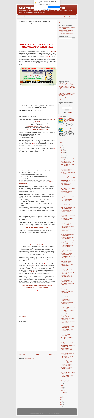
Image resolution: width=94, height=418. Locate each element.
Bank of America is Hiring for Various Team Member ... (68, 341)
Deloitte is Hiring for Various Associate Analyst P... (66, 368)
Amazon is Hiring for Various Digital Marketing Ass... (68, 241)
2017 (61, 402)
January (62, 393)
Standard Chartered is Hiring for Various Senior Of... (67, 203)
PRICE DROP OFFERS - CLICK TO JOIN (37, 227)
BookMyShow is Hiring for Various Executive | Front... (67, 227)
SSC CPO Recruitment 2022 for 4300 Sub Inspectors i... (67, 303)
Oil (49, 16)
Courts (56, 18)
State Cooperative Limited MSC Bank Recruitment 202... (67, 259)
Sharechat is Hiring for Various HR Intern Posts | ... (67, 257)
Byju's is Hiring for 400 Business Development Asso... (67, 327)
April (62, 388)
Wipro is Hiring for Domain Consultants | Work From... (67, 381)
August (62, 157)
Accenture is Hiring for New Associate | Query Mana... (66, 176)
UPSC (53, 16)
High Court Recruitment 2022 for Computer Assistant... (67, 170)
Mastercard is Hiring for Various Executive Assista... (67, 278)
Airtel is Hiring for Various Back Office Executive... (67, 249)
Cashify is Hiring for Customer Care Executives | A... (68, 159)
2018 (61, 401)
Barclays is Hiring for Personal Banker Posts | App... (67, 205)
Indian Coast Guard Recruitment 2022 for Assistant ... (67, 287)
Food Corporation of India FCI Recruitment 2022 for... (67, 200)
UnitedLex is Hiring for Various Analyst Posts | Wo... (67, 219)
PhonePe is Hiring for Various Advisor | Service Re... (67, 330)
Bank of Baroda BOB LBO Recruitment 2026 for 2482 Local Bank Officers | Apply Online (67, 87)
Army (31, 18)
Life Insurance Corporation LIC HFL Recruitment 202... (68, 351)
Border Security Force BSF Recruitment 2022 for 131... (67, 184)
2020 (61, 397)
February (63, 392)
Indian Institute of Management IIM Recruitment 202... (68, 308)
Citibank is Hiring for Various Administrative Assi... (66, 222)
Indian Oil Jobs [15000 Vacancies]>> (66, 33)
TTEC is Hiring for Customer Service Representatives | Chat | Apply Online (66, 84)
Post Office (46, 18)
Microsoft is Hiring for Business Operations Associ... (67, 289)
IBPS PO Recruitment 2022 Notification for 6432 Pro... (66, 370)
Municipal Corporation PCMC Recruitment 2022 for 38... (66, 224)
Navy (58, 16)
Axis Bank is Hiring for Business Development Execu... (67, 211)
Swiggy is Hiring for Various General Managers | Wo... (68, 319)
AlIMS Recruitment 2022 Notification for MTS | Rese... (68, 343)
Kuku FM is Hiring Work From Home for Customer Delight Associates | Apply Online (69, 120)
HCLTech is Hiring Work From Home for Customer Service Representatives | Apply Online (67, 98)
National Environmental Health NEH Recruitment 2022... (68, 333)
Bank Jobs (27, 16)
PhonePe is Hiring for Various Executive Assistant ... (67, 376)
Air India (26, 18)
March (62, 390)
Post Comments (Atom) (29, 358)
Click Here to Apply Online (37, 244)
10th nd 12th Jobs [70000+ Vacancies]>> (67, 31)
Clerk (51, 18)
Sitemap (73, 18)
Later (41, 7)
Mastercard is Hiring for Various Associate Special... (67, 265)
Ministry (45, 16)
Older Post (52, 354)
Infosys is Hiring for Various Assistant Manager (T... (66, 297)
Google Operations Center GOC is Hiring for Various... (68, 181)
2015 (61, 406)
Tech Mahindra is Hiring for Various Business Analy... (68, 213)
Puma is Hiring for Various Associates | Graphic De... (66, 300)
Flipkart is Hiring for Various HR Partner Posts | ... (67, 243)
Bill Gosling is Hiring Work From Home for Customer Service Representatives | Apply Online (67, 94)
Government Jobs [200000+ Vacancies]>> (67, 27)
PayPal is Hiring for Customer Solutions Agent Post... (67, 360)
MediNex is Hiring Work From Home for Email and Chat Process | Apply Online (69, 129)
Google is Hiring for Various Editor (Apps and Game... (67, 354)
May (62, 387)
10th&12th (24, 316)
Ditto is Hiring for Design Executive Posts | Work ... (68, 373)
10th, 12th (40, 16)
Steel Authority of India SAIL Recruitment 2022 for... (66, 362)
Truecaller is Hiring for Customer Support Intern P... (67, 311)
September (63, 155)
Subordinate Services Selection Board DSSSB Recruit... (67, 295)
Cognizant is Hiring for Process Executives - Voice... (67, 167)
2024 (61, 145)
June (62, 385)
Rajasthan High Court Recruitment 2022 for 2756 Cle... (68, 216)
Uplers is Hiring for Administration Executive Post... (67, 305)
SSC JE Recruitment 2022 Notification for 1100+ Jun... (67, 281)
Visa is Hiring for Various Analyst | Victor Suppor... (67, 284)
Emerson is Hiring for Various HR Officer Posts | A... (67, 273)
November (63, 152)
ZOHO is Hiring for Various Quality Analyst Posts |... (67, 165)
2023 (61, 147)
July (62, 383)
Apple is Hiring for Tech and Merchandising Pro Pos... (66, 254)
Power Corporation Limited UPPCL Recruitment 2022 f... (68, 357)
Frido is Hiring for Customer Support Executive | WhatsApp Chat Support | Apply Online (66, 90)
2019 (61, 399)
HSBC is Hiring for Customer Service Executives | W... (68, 346)
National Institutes (38, 18)
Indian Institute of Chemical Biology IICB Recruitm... (68, 251)
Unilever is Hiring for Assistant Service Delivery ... (67, 292)
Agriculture (20, 18)
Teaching (63, 16)
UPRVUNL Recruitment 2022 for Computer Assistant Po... (67, 162)
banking (33, 271)
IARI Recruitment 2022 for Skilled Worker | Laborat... (67, 335)
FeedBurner (69, 112)
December (63, 150)
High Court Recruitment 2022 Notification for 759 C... (67, 316)
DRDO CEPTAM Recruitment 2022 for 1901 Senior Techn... (68, 208)
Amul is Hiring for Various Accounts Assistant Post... (68, 230)
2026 (61, 142)
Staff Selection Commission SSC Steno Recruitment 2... (67, 238)
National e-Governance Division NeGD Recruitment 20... (67, 268)
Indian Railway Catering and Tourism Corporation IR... (66, 276)
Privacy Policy (67, 18)
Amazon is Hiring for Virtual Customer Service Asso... (66, 365)
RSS (59, 22)
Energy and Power (71, 16)
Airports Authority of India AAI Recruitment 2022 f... (66, 192)
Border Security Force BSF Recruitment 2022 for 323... (67, 324)
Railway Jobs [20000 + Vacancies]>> (66, 30)
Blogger (62, 413)
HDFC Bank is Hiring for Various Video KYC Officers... (67, 195)
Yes (53, 7)
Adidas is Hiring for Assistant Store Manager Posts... (68, 314)
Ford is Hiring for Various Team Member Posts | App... (67, 262)
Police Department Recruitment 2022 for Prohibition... (67, 246)
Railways (34, 16)
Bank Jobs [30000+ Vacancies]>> (65, 28)
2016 (61, 404)
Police (60, 18)
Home (37, 354)
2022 (61, 149)
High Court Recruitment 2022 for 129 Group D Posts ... (67, 232)
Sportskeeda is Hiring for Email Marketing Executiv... (67, 270)
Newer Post (22, 354)
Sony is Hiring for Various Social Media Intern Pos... (67, 235)
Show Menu (20, 16)
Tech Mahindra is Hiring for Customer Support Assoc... (66, 349)
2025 (61, 144)
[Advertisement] (37, 34)
